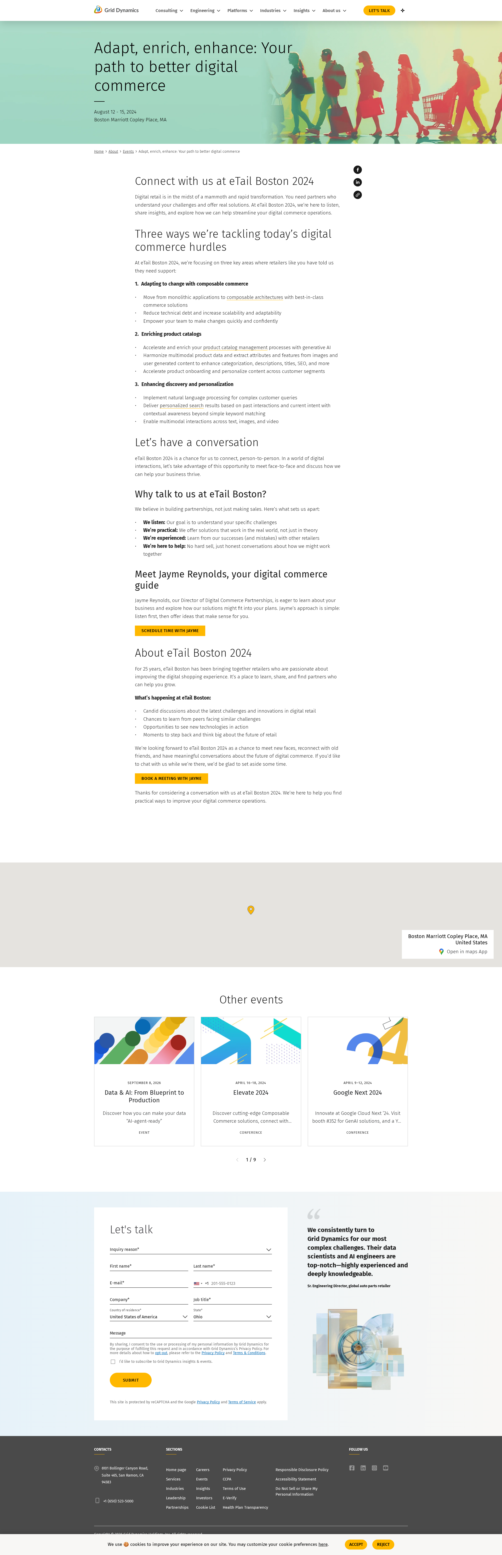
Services (173, 1479)
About (113, 151)
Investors (204, 1498)
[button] (264, 1160)
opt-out (161, 1353)
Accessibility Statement (296, 1479)
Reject (383, 1544)
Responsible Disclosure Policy (302, 1469)
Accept (356, 1544)
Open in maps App (467, 952)
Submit (131, 1380)
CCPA (227, 1479)
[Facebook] (357, 170)
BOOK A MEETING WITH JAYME (171, 778)
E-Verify (229, 1498)
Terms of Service (242, 1402)
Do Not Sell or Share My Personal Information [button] (296, 1491)
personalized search (182, 405)
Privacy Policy (213, 1353)
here (323, 1544)
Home (99, 151)
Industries (175, 1488)
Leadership (176, 1498)
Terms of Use (234, 1488)
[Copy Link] (357, 195)
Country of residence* (125, 1310)
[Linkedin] (357, 182)
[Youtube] (386, 1468)
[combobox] (201, 1283)
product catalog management (235, 347)
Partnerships (177, 1507)
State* (197, 1310)
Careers (202, 1469)
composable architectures (255, 297)
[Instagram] (374, 1468)
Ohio (197, 1316)
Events (128, 151)
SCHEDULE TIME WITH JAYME (170, 630)
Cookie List (205, 1507)
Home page (176, 1469)
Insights (203, 1488)
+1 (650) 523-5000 (118, 1501)
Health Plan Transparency (245, 1507)
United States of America (133, 1316)
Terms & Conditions (249, 1353)
